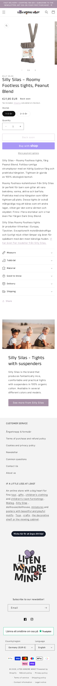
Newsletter (12, 452)
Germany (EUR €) (17, 647)
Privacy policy (41, 673)
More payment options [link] (28, 153)
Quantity (6, 120)
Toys (18, 515)
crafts (26, 515)
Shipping (17, 103)
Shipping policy (39, 678)
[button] (3, 12)
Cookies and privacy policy (20, 445)
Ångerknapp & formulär (18, 431)
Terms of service (21, 678)
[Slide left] (22, 70)
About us (11, 473)
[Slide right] (35, 70)
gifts (21, 494)
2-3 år (25, 114)
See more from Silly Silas (28, 402)
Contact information (23, 682)
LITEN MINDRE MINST (27, 669)
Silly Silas (21, 503)
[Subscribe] (46, 607)
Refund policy (25, 673)
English (42, 647)
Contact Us (12, 466)
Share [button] (9, 301)
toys (13, 494)
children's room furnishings (27, 498)
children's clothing (37, 494)
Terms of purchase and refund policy (26, 438)
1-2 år (10, 114)
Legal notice (40, 682)
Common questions (16, 459)
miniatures (37, 507)
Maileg (10, 503)
